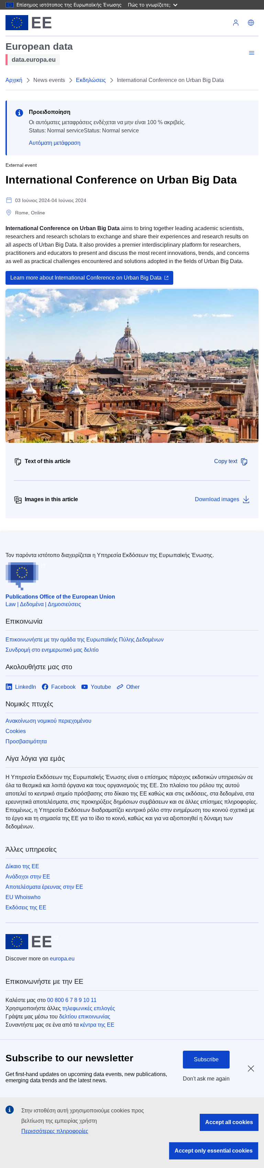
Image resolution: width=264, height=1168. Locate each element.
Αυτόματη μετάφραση (54, 143)
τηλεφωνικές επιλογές (88, 1008)
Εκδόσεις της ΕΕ (26, 907)
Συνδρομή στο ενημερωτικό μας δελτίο (52, 650)
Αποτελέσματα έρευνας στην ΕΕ (44, 887)
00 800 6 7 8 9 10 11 (72, 1000)
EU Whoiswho (23, 897)
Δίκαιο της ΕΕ (22, 866)
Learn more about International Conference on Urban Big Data (86, 278)
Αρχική (14, 80)
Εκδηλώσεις (91, 80)
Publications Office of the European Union (60, 597)
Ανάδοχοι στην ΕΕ (28, 877)
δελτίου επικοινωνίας (84, 1016)
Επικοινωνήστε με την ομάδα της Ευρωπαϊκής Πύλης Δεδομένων (85, 639)
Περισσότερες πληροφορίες (54, 1131)
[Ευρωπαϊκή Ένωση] (29, 22)
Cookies (16, 731)
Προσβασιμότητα (26, 741)
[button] (250, 22)
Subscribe (206, 1059)
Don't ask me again (206, 1079)
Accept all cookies (229, 1122)
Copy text (225, 461)
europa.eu (62, 958)
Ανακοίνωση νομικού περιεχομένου (48, 721)
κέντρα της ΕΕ (97, 1025)
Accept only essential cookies (214, 1151)
